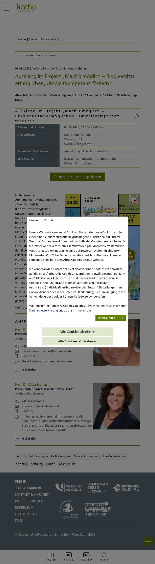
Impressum (84, 310)
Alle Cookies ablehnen (77, 332)
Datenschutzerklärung (43, 310)
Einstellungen (106, 318)
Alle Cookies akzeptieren (77, 341)
